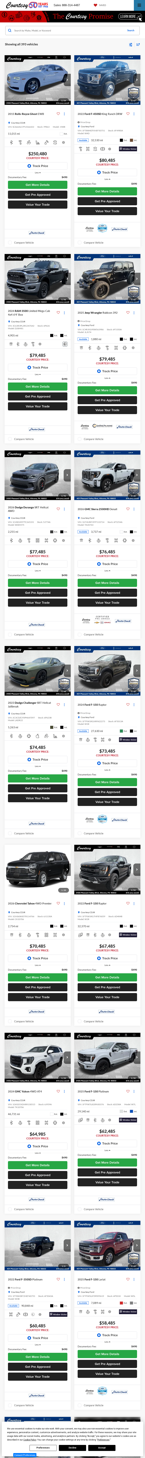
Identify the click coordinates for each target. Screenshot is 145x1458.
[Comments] (65, 344)
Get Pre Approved (37, 194)
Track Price (40, 166)
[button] (67, 80)
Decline (72, 1448)
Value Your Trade (38, 204)
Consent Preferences (24, 1455)
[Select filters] (131, 44)
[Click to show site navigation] (139, 5)
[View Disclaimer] (63, 142)
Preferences (43, 1448)
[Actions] (64, 114)
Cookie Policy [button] (29, 1440)
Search (130, 30)
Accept (102, 1448)
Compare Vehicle (24, 242)
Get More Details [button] (38, 185)
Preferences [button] (103, 1440)
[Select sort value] (137, 44)
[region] (38, 177)
